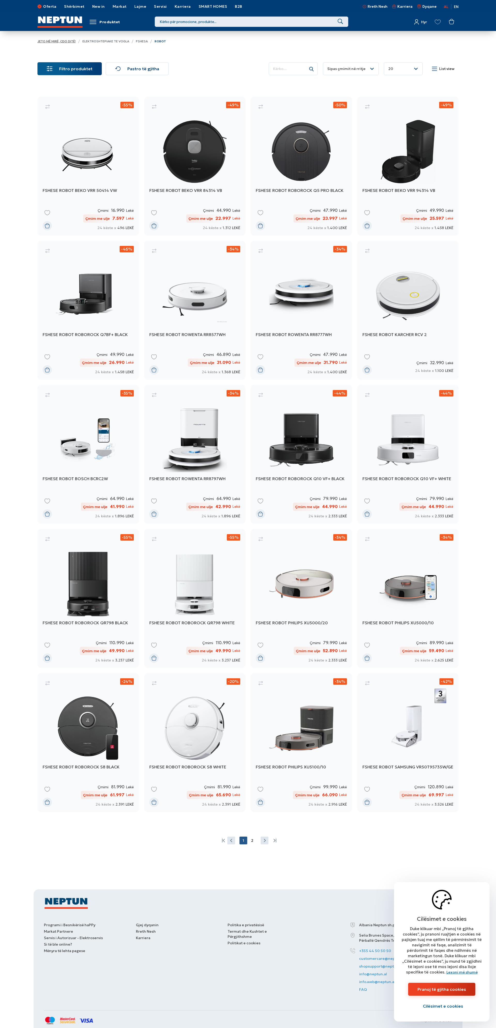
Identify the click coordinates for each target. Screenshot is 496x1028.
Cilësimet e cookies (443, 1006)
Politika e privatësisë (246, 925)
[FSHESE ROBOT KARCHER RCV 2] (408, 310)
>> (273, 840)
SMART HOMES (213, 6)
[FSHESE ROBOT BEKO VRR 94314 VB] (408, 166)
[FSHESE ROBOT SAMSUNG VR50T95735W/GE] (408, 742)
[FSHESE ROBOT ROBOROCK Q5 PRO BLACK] (301, 166)
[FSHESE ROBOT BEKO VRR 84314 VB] (195, 166)
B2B (238, 6)
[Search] (340, 22)
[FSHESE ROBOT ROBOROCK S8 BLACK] (88, 742)
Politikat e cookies (244, 943)
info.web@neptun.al (377, 981)
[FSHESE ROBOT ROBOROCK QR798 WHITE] (195, 598)
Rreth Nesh (378, 6)
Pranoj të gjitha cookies (441, 989)
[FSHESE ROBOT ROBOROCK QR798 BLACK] (88, 598)
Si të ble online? (58, 944)
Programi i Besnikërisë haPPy (69, 925)
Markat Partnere (58, 931)
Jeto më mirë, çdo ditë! (56, 41)
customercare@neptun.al (382, 958)
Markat (120, 6)
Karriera (183, 6)
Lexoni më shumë (462, 972)
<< (222, 840)
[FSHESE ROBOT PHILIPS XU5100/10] (301, 742)
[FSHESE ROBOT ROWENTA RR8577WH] (195, 310)
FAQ (363, 989)
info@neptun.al (373, 974)
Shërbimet (74, 6)
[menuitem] (222, 840)
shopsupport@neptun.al (381, 966)
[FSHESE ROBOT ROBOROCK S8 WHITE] (195, 742)
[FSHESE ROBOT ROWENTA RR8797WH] (195, 454)
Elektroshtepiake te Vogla (105, 41)
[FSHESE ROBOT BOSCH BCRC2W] (88, 454)
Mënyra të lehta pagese (64, 950)
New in (98, 6)
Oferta (49, 6)
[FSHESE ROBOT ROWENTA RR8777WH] (301, 310)
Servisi (160, 6)
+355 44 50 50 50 (375, 950)
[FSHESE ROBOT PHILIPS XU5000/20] (301, 598)
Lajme (140, 6)
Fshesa (142, 41)
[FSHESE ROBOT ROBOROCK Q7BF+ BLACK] (88, 310)
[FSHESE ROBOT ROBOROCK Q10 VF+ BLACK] (301, 454)
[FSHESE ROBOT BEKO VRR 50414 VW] (88, 166)
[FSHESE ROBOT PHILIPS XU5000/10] (408, 598)
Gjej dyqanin (147, 925)
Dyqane (429, 6)
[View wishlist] (438, 22)
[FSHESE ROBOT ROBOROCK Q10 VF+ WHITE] (408, 454)
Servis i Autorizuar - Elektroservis (73, 938)
